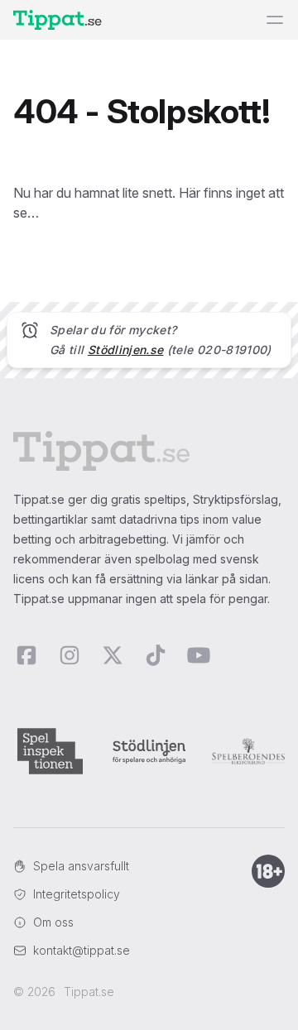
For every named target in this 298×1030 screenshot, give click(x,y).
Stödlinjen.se (126, 350)
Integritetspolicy (76, 894)
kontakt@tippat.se (81, 950)
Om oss (53, 922)
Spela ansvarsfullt (81, 866)
